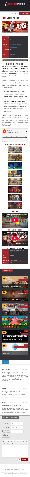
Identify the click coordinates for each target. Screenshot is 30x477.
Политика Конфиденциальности (15, 469)
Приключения (17, 44)
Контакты (15, 468)
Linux (15, 47)
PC (10, 47)
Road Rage (6, 313)
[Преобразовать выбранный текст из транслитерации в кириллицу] (9, 444)
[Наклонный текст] (6, 441)
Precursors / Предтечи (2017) (12, 340)
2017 (26, 304)
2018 (11, 39)
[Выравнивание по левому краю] (14, 441)
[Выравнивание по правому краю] (20, 441)
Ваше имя (6, 423)
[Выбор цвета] (26, 441)
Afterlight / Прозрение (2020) (12, 286)
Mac (13, 47)
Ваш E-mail (6, 427)
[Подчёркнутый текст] (8, 441)
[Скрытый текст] (4, 444)
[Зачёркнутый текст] (11, 441)
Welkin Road (6, 353)
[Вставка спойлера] (12, 444)
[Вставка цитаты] (7, 444)
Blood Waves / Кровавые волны (13, 299)
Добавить (24, 459)
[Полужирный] (3, 441)
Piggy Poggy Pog (8, 326)
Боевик (12, 44)
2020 (26, 277)
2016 (26, 344)
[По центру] (17, 441)
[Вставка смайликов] (23, 441)
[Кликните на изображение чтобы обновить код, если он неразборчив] (6, 430)
